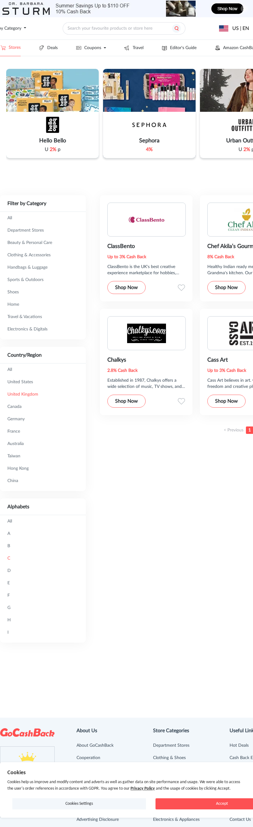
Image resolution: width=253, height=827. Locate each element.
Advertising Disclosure (98, 819)
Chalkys (116, 360)
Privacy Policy (143, 788)
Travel (138, 48)
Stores (15, 47)
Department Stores (171, 745)
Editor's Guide (183, 48)
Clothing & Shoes (169, 758)
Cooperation (88, 758)
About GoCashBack (95, 745)
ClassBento (121, 246)
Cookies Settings (79, 803)
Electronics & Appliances (176, 819)
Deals (52, 48)
